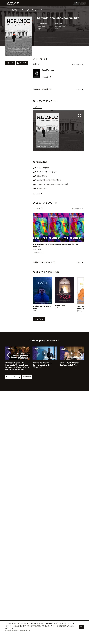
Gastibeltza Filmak (60, 26)
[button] (79, 116)
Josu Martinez (59, 23)
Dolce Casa (60, 305)
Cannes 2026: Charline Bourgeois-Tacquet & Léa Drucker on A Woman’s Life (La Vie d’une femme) (17, 366)
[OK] (81, 626)
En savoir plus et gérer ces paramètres (17, 630)
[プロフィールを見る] (83, 3)
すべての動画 (27, 377)
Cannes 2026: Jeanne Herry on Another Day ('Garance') (42, 365)
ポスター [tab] (37, 107)
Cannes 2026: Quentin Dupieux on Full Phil (70, 364)
